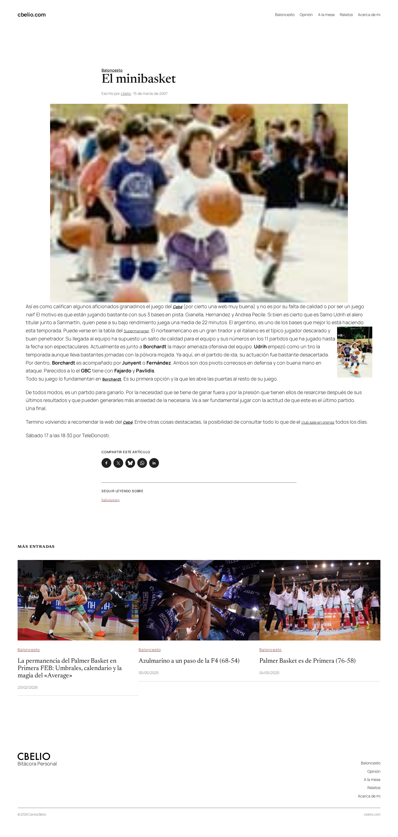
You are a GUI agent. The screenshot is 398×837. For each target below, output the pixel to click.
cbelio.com (31, 14)
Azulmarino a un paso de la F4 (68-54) (189, 661)
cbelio (126, 93)
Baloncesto (112, 70)
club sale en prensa (317, 422)
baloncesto (111, 500)
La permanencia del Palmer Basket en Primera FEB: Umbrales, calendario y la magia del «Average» (70, 668)
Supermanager (136, 330)
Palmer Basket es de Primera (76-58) (307, 661)
